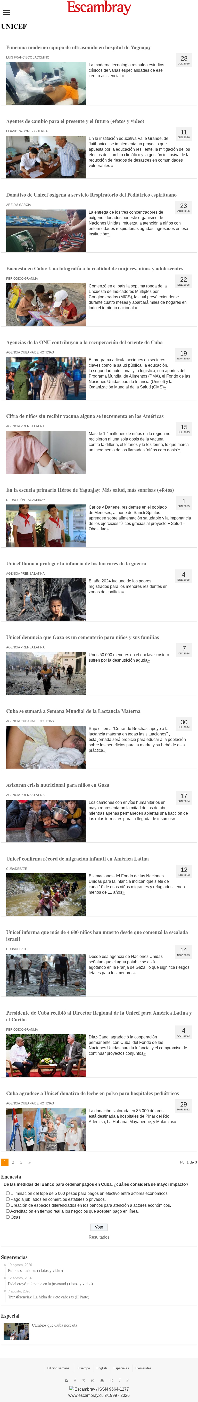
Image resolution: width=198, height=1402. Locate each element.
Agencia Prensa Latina (25, 426)
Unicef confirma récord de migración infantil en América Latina (77, 858)
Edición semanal (58, 1368)
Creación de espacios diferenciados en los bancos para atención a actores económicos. (91, 1205)
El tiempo (83, 1368)
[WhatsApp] (93, 1380)
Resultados (99, 1237)
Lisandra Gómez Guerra (27, 131)
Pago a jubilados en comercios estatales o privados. (58, 1199)
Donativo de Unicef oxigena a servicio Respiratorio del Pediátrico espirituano (91, 194)
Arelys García (18, 205)
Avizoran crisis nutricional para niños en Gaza (57, 785)
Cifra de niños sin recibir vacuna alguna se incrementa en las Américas (85, 416)
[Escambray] (99, 7)
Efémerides (143, 1368)
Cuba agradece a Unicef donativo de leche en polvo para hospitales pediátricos (92, 1093)
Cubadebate (16, 869)
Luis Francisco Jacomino (27, 57)
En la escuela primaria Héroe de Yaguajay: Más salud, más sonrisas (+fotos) (90, 490)
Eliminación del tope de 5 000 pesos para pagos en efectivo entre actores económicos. (90, 1193)
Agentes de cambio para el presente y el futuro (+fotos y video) (75, 121)
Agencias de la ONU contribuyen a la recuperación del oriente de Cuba (84, 342)
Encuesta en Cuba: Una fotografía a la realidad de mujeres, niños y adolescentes (94, 268)
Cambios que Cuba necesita (54, 1325)
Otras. (16, 1217)
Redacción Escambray (25, 500)
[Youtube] (102, 1380)
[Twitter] (84, 1380)
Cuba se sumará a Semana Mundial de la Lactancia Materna (73, 711)
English (101, 1368)
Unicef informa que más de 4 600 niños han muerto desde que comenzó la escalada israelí (97, 935)
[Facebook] (75, 1380)
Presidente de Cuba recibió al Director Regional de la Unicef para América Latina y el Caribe (99, 1016)
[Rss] (66, 1380)
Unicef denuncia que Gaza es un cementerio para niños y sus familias (82, 637)
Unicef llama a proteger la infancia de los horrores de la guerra (76, 563)
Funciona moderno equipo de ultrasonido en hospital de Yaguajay (78, 47)
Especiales (121, 1368)
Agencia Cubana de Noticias (30, 352)
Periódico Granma (22, 278)
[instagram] (111, 1380)
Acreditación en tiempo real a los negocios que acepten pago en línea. (74, 1211)
